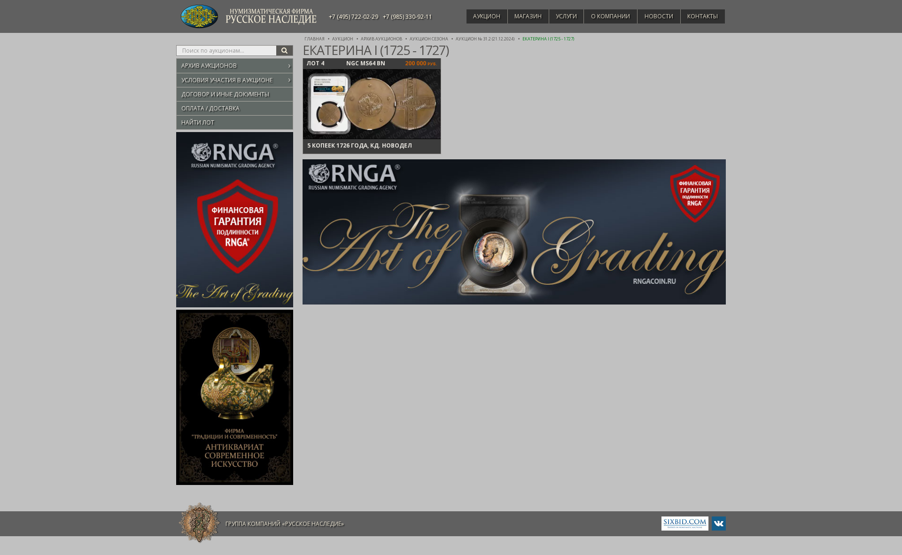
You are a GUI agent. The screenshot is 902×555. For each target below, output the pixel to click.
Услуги (566, 16)
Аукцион (486, 16)
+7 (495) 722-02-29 (353, 17)
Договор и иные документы (225, 94)
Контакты (702, 16)
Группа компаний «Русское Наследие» (285, 524)
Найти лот (197, 122)
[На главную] (200, 523)
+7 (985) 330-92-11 (407, 17)
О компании (610, 16)
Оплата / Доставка (210, 108)
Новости (659, 16)
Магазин (528, 16)
